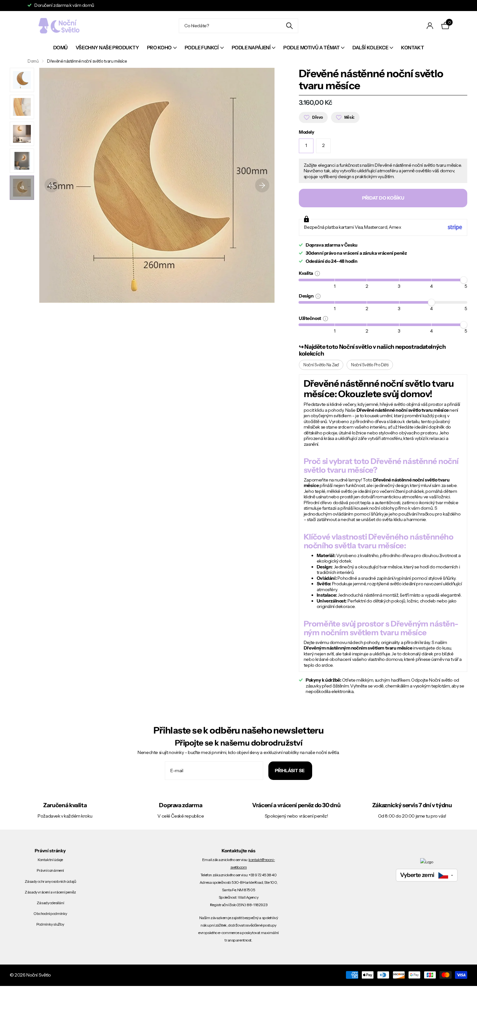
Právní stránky (50, 851)
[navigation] (22, 80)
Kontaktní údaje (50, 859)
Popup (317, 273)
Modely (306, 132)
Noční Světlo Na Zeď (321, 364)
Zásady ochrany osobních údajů (50, 881)
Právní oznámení (50, 870)
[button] (51, 185)
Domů (60, 47)
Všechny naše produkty (107, 47)
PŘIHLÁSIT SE (290, 770)
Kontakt (412, 47)
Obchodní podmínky (50, 913)
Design (307, 296)
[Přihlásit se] (430, 25)
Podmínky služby (50, 924)
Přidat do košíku (383, 198)
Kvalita (307, 273)
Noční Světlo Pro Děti (369, 364)
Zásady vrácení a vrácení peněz (50, 892)
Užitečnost (311, 318)
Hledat (289, 25)
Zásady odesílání (50, 902)
